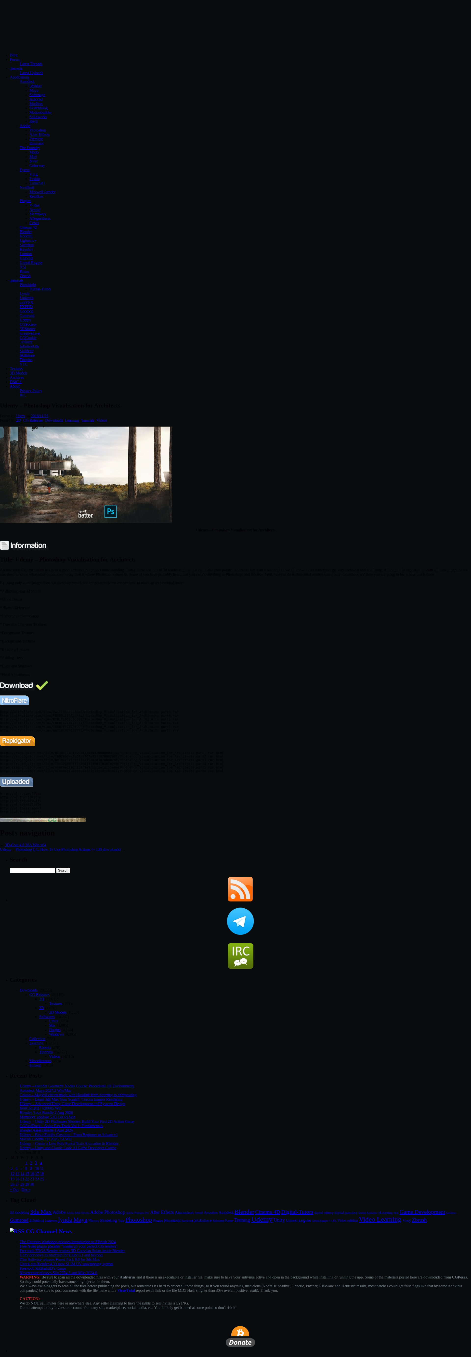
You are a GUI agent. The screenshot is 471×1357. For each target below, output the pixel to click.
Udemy (25, 320)
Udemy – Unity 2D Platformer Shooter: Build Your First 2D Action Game (77, 1121)
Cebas (34, 223)
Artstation (211, 1212)
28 (22, 1184)
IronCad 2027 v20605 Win (40, 1108)
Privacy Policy (31, 391)
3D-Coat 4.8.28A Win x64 (25, 845)
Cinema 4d (28, 227)
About (15, 386)
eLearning (385, 1212)
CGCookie (28, 338)
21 (22, 1179)
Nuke (33, 161)
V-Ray (34, 205)
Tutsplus (26, 360)
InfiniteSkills (29, 346)
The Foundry (30, 148)
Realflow (36, 196)
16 (32, 1174)
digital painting (345, 1212)
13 (17, 1174)
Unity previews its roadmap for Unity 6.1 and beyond (61, 1255)
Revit (33, 121)
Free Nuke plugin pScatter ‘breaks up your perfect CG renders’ (68, 1246)
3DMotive (28, 329)
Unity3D (26, 258)
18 (42, 1174)
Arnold (34, 210)
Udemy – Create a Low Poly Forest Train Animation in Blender (69, 1143)
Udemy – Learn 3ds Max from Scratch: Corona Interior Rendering (71, 1099)
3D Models (18, 373)
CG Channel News (49, 1231)
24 (37, 1179)
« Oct (14, 1189)
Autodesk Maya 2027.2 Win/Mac (45, 1090)
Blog (13, 55)
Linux (53, 1021)
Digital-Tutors (40, 289)
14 (22, 1174)
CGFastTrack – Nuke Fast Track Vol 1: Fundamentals (61, 1126)
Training (242, 1220)
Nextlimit (27, 187)
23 (32, 1179)
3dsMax (35, 86)
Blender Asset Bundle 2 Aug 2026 (46, 1112)
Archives (17, 377)
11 (42, 1168)
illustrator (36, 143)
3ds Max (41, 1211)
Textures (16, 368)
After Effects (162, 1212)
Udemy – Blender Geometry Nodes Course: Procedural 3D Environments (77, 1086)
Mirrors (93, 1220)
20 (17, 1179)
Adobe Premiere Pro (137, 1212)
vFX (333, 1220)
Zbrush (25, 276)
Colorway (37, 165)
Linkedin (27, 298)
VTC (24, 364)
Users (20, 416)
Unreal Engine (31, 263)
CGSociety (28, 324)
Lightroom (51, 1220)
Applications (19, 77)
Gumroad (27, 315)
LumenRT (37, 183)
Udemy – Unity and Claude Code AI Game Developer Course (68, 1148)
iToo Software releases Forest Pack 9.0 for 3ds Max (60, 1259)
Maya (33, 90)
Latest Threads (31, 64)
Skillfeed (26, 351)
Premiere (36, 139)
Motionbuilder (40, 112)
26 (12, 1184)
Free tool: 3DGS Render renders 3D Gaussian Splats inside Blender (72, 1251)
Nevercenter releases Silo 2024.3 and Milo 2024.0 (58, 1273)
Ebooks (45, 1047)
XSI (23, 267)
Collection (37, 1039)
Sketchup (27, 245)
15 (27, 1174)
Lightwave (28, 240)
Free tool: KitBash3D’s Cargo (43, 1268)
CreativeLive (30, 333)
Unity (279, 1220)
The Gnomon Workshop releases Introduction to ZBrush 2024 (68, 1242)
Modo (34, 152)
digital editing (323, 1212)
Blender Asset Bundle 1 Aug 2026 (46, 1130)
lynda (65, 1219)
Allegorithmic (40, 218)
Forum (15, 59)
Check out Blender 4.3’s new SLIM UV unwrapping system (66, 1264)
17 (37, 1174)
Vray (406, 1220)
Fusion (34, 179)
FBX (396, 1212)
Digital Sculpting (368, 1212)
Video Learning (380, 1219)
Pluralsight (28, 285)
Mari (33, 157)
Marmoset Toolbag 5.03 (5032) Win (47, 1117)
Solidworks (38, 117)
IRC (23, 395)
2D (18, 420)
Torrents (16, 68)
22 (27, 1179)
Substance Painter (223, 1220)
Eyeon (25, 170)
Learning (72, 420)
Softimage (37, 95)
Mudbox (36, 104)
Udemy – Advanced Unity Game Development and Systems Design (72, 1104)
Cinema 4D (267, 1212)
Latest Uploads (31, 73)
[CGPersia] (43, 821)
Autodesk (27, 81)
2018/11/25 (39, 416)
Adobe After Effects (77, 1212)
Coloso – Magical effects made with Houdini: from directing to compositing (78, 1095)
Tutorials (16, 280)
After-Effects (39, 134)
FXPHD (26, 307)
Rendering (187, 1220)
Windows (56, 1034)
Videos (101, 420)
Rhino (24, 271)
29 (27, 1184)
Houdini (26, 236)
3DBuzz (26, 342)
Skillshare (27, 355)
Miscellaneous (40, 1061)
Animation (184, 1212)
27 (17, 1184)
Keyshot (26, 249)
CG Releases (33, 420)
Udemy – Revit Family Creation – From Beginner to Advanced (69, 1135)
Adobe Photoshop (107, 1212)
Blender (26, 232)
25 (42, 1179)
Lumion (26, 254)
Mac (52, 1025)
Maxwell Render (42, 192)
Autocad (36, 99)
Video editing (347, 1220)
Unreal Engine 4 (321, 1220)
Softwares (47, 1017)
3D (41, 1008)
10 (37, 1168)
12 (12, 1174)
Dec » (26, 1189)
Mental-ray (37, 214)
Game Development (422, 1212)
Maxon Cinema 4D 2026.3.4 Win (46, 1139)
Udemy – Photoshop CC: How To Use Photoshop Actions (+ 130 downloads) (60, 849)
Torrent (35, 1065)
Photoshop (37, 130)
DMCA (16, 382)
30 (32, 1184)
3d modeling (19, 1212)
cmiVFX (26, 302)
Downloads (54, 420)
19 (12, 1179)
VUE (33, 174)
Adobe (25, 126)
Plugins (25, 201)
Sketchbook (38, 108)
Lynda (24, 293)
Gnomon (26, 311)
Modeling (108, 1220)
